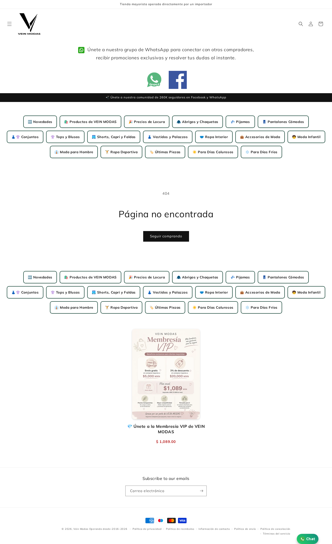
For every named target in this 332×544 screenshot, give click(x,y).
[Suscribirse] (201, 491)
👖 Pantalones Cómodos (283, 122)
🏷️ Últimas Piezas (165, 152)
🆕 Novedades (40, 122)
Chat (310, 538)
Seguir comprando (166, 236)
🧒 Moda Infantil (306, 137)
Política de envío (245, 528)
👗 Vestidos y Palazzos (167, 137)
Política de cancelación (275, 528)
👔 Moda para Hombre (73, 152)
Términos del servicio (276, 533)
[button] (9, 24)
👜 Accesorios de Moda (260, 137)
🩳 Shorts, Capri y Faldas (114, 137)
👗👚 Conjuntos (25, 137)
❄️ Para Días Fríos (261, 152)
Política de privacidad (147, 528)
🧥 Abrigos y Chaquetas (197, 122)
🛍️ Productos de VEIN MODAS (90, 122)
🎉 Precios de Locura (147, 122)
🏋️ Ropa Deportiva (121, 152)
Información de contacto (214, 528)
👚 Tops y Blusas (65, 137)
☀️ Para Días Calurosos (213, 152)
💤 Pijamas (240, 122)
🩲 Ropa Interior (214, 137)
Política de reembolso (180, 528)
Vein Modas (80, 528)
